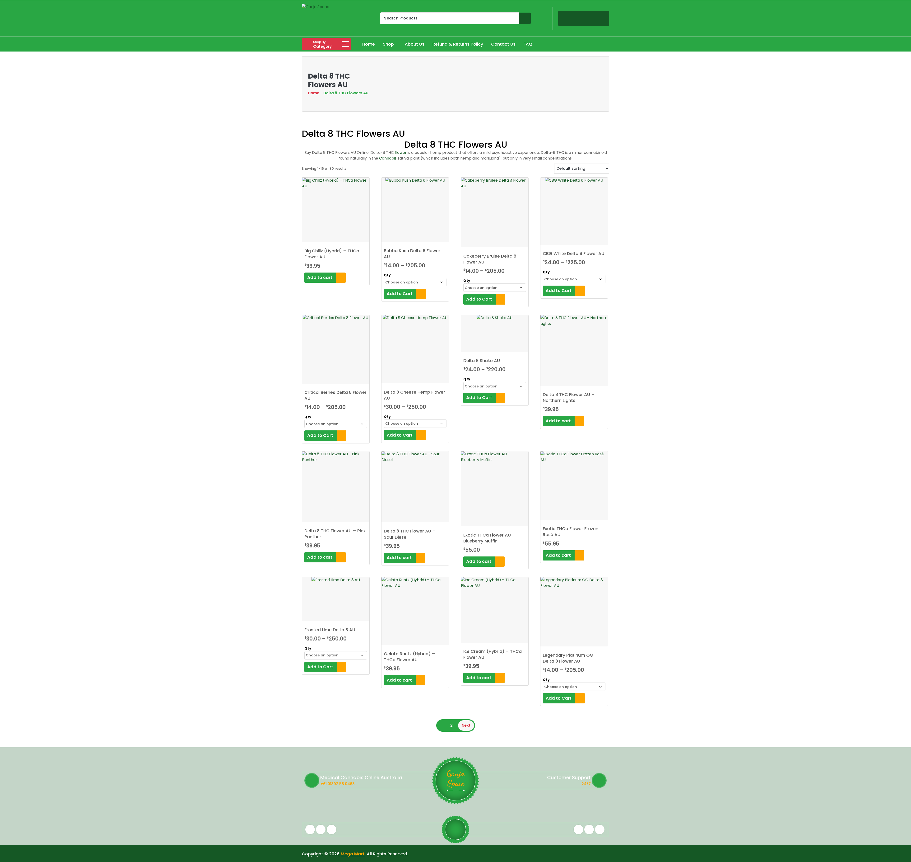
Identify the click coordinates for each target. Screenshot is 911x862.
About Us (414, 44)
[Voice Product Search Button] (512, 18)
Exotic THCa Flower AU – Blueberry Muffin (489, 538)
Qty (387, 275)
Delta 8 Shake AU (481, 360)
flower (401, 152)
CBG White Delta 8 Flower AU (573, 253)
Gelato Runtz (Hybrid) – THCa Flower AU (409, 657)
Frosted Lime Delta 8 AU (329, 630)
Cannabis (388, 158)
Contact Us (503, 44)
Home (368, 44)
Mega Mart (353, 854)
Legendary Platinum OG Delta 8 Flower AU (568, 658)
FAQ (528, 44)
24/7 (586, 784)
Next (466, 725)
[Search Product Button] (525, 18)
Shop (388, 44)
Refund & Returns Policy (457, 44)
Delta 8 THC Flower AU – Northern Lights (569, 397)
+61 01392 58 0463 (337, 784)
